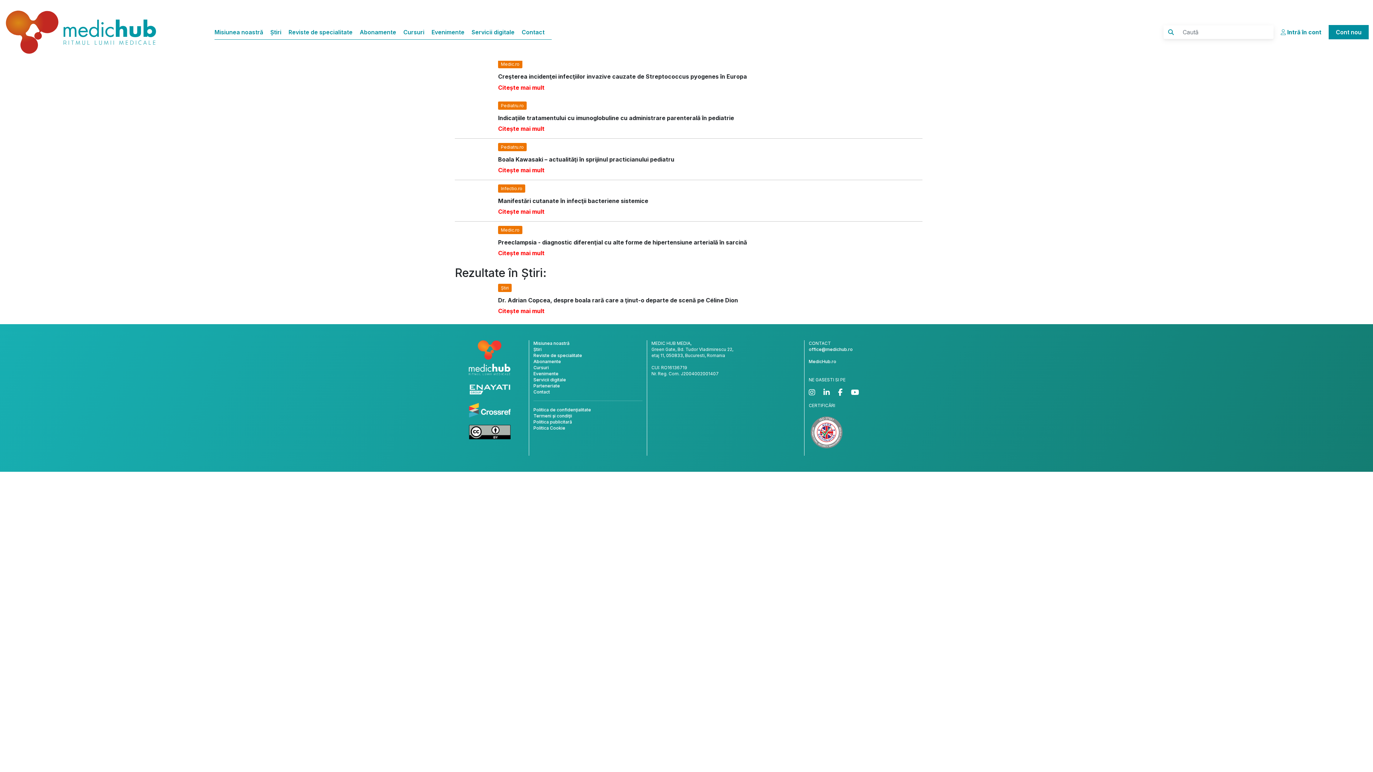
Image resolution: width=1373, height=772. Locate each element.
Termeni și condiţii (552, 416)
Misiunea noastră (239, 32)
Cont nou (1349, 32)
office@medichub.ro (831, 349)
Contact (533, 32)
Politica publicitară (552, 422)
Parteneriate (546, 386)
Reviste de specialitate (321, 32)
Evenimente (448, 32)
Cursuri (413, 32)
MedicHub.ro (822, 361)
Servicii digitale (493, 32)
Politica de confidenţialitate (562, 409)
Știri (275, 32)
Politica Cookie (549, 428)
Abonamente (378, 32)
